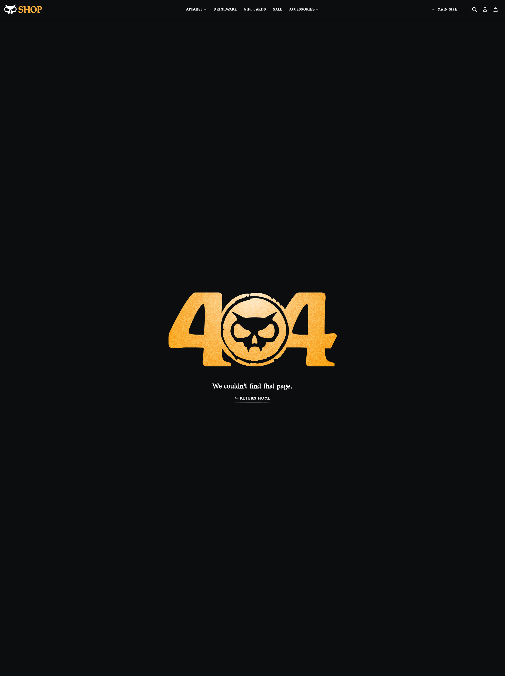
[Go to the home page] (23, 9)
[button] (474, 9)
